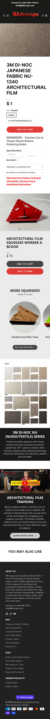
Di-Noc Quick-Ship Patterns (18, 657)
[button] (24, 54)
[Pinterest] (7, 613)
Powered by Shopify (20, 705)
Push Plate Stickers (14, 661)
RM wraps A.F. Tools (14, 664)
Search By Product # (15, 672)
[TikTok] (11, 613)
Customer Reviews (14, 631)
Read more (11, 160)
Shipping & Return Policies (17, 624)
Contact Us (11, 646)
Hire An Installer (13, 643)
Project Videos (12, 686)
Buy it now (25, 271)
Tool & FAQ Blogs (13, 635)
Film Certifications (14, 628)
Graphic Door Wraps (14, 668)
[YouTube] (14, 613)
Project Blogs (11, 682)
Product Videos (12, 639)
